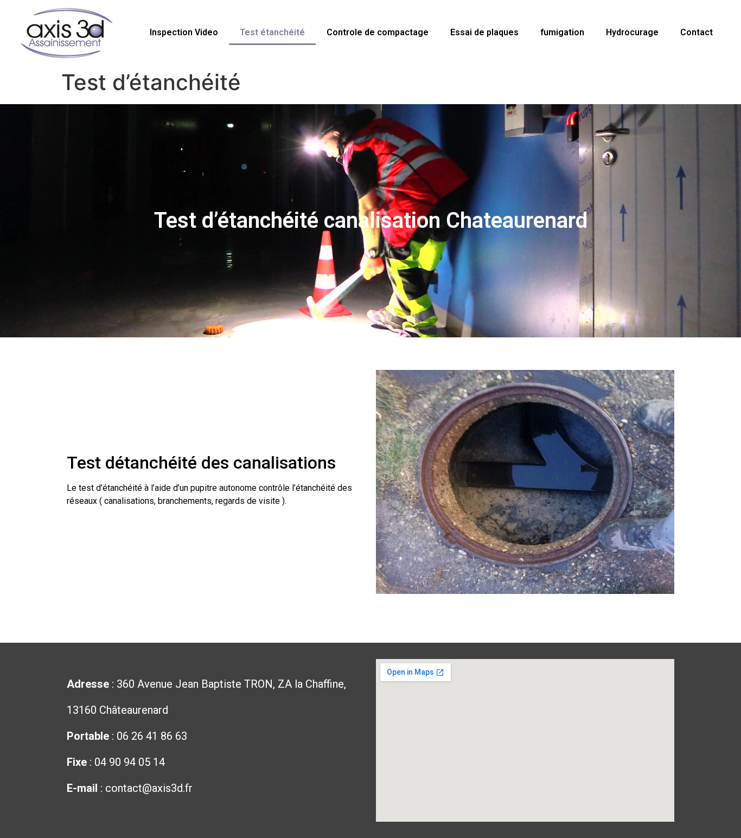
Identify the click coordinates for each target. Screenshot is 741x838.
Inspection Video (184, 32)
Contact (696, 32)
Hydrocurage (632, 32)
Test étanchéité (272, 32)
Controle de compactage (378, 32)
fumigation (562, 32)
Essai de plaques (484, 32)
